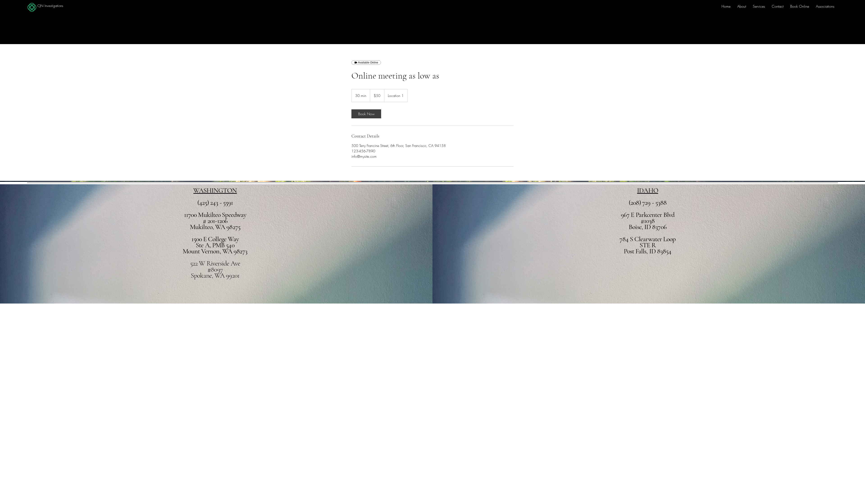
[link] (366, 113)
